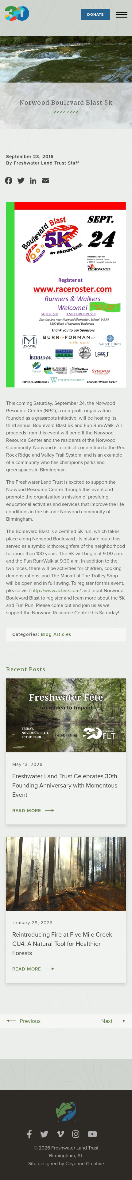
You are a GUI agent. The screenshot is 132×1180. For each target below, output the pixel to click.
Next (106, 1021)
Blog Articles (56, 634)
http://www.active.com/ (56, 591)
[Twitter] (44, 1134)
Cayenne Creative (84, 1164)
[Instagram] (76, 1134)
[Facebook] (29, 1134)
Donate (95, 14)
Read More (26, 810)
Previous (30, 1021)
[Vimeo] (60, 1134)
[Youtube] (92, 1134)
